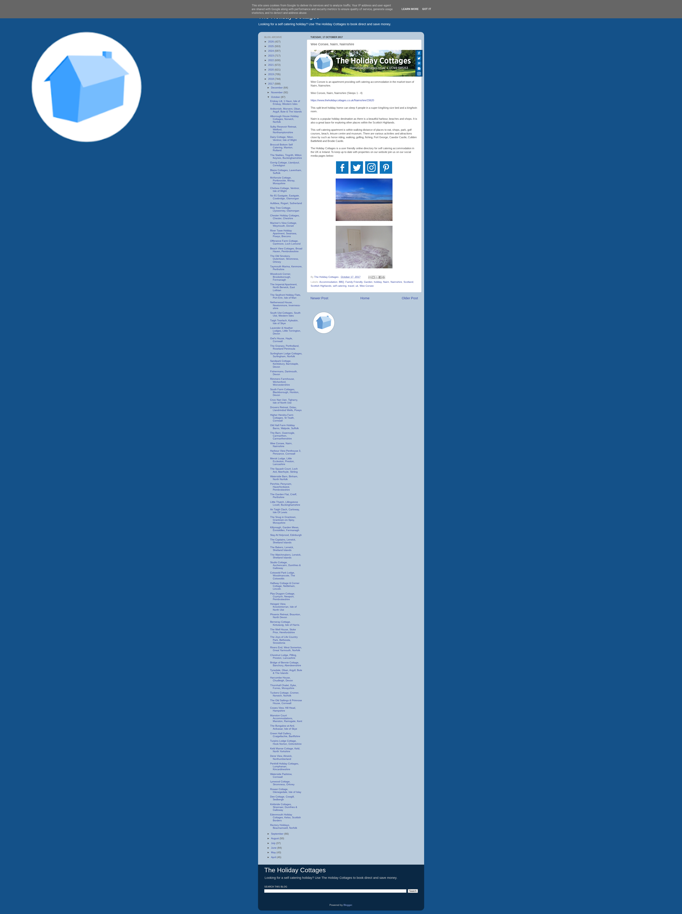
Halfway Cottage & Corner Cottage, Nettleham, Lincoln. (284, 586)
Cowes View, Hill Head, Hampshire (283, 709)
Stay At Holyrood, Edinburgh (286, 535)
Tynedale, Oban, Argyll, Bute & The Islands (286, 671)
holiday (378, 282)
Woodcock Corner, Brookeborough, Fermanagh (280, 277)
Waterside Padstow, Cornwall (281, 775)
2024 (271, 51)
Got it (426, 9)
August (275, 838)
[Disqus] (364, 386)
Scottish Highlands (321, 286)
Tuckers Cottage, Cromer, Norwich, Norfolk (284, 694)
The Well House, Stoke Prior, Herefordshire (283, 631)
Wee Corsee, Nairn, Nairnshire (281, 445)
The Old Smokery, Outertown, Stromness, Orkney (284, 259)
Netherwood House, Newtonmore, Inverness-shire (285, 305)
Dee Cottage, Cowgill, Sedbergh (282, 798)
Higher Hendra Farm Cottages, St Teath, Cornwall (282, 418)
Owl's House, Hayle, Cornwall (281, 340)
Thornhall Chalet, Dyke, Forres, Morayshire (283, 686)
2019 (271, 74)
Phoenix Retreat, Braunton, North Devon (285, 616)
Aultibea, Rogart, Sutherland (286, 203)
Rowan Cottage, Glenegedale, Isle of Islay (285, 790)
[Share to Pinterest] (383, 277)
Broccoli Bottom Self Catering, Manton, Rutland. (281, 147)
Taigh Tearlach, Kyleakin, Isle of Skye (284, 322)
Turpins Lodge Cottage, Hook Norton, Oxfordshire (286, 742)
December (277, 87)
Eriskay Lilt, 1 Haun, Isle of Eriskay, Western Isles (285, 102)
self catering (340, 286)
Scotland (408, 282)
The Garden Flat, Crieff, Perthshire (283, 496)
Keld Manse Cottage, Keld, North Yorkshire (285, 750)
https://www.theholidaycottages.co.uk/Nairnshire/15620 (342, 100)
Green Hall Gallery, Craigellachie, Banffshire (285, 735)
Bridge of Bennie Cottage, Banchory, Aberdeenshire (285, 664)
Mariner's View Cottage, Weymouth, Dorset (283, 224)
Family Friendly (353, 282)
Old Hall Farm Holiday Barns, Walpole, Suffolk (284, 426)
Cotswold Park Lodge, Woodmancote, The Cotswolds (282, 575)
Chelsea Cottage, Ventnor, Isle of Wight (285, 189)
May (274, 852)
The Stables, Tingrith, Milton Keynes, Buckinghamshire (286, 156)
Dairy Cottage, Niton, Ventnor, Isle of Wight (283, 138)
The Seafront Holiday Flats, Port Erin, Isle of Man (285, 296)
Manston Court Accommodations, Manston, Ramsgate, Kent (286, 718)
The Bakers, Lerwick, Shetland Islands (282, 548)
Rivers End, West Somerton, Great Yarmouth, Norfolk (286, 649)
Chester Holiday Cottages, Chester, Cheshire (285, 217)
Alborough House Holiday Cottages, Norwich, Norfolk (284, 119)
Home (365, 298)
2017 (271, 83)
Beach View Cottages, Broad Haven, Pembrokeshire (286, 250)
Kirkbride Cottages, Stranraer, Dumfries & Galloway (283, 807)
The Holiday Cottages (295, 870)
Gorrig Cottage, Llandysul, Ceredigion (285, 164)
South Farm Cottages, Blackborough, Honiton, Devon (284, 392)
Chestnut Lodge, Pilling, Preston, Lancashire (283, 656)
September (277, 833)
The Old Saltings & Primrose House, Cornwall (286, 702)
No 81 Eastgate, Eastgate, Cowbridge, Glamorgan (285, 197)
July (273, 843)
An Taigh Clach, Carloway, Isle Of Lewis (285, 511)
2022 (271, 60)
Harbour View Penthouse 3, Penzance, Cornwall (285, 452)
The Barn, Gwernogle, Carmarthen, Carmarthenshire (282, 436)
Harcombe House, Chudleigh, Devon (281, 679)
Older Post (410, 298)
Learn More (410, 9)
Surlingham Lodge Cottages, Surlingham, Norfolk (286, 355)
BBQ (341, 282)
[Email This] (370, 277)
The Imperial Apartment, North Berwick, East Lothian (283, 287)
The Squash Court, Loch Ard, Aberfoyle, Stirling (284, 470)
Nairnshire (396, 282)
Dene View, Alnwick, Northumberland (281, 757)
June (274, 848)
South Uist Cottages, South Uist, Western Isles (285, 314)
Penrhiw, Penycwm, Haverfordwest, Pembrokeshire (281, 487)
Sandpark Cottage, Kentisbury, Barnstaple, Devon (284, 364)
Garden (368, 282)
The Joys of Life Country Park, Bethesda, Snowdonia (284, 640)
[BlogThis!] (373, 277)
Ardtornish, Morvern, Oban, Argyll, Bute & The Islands (286, 110)
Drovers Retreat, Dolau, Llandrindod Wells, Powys (286, 409)
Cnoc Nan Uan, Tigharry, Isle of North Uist (284, 401)
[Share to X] (376, 277)
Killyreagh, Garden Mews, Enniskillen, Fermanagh (284, 529)
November (277, 92)
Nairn (386, 282)
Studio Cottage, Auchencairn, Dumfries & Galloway (285, 565)
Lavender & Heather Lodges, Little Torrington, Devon (285, 331)
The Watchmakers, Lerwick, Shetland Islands (285, 556)
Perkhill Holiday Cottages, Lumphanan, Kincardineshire (284, 766)
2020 (271, 69)
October (276, 97)
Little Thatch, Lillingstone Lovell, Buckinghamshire (285, 503)
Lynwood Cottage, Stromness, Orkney (282, 783)
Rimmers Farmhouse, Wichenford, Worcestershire (282, 382)
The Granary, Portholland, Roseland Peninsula (284, 347)
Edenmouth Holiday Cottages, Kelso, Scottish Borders (285, 817)
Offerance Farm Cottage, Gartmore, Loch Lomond (285, 242)
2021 (271, 65)
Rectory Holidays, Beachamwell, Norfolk (283, 826)
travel (351, 286)
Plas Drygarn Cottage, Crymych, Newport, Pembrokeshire (282, 596)
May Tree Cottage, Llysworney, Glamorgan (284, 209)
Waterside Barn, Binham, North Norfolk (284, 478)
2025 (271, 46)
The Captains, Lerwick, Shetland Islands (283, 541)
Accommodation (328, 282)
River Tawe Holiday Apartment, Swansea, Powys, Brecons (283, 233)
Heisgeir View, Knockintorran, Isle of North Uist (283, 607)
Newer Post (319, 298)
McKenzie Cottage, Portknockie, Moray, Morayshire (282, 180)
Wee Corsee (367, 286)
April (274, 857)
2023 (271, 55)
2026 (271, 41)
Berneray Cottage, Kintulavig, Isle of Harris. (285, 623)
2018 (271, 79)
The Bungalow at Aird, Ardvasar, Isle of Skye (283, 727)
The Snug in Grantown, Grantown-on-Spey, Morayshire (283, 520)
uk (357, 286)
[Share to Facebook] (380, 277)
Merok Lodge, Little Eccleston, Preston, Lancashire (282, 461)
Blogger (347, 905)
